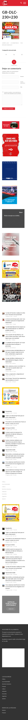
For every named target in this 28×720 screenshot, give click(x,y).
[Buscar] (20, 3)
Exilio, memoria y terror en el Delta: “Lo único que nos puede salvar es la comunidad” (15, 367)
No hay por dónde (10, 428)
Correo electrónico (22, 82)
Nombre (22, 76)
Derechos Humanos (6, 489)
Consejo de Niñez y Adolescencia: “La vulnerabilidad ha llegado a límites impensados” (14, 360)
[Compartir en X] (14, 54)
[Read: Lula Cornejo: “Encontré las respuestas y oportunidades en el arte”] (3, 379)
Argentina (4, 496)
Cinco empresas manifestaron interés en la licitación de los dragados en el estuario (15, 463)
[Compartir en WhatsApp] (22, 54)
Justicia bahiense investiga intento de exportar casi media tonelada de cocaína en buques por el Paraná (15, 471)
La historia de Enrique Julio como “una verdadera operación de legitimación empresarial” (15, 320)
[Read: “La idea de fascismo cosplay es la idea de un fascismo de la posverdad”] (3, 313)
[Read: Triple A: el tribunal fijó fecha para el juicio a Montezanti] (3, 416)
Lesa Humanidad (6, 484)
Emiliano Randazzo (7, 45)
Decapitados (8, 411)
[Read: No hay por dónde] (3, 428)
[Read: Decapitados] (3, 412)
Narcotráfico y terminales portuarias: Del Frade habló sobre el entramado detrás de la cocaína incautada (14, 455)
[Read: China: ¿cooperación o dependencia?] (3, 374)
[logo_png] (11, 3)
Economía (4, 494)
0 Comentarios (15, 43)
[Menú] (24, 3)
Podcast (4, 686)
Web (21, 87)
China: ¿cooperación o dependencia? (14, 374)
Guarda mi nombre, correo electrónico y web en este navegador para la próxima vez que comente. (12, 93)
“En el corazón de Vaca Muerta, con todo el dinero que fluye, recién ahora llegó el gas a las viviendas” (15, 336)
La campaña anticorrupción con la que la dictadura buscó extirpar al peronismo (15, 344)
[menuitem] (20, 3)
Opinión (4, 698)
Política (3, 481)
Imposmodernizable (10, 449)
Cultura (3, 486)
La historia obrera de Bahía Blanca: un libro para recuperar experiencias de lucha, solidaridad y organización (15, 352)
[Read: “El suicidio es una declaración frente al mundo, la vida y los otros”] (3, 422)
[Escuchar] (10, 128)
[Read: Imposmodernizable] (3, 450)
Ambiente (4, 491)
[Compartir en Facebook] (6, 54)
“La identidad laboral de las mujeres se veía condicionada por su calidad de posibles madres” (15, 328)
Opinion (4, 499)
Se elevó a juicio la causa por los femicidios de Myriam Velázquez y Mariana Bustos (13, 434)
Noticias (4, 710)
